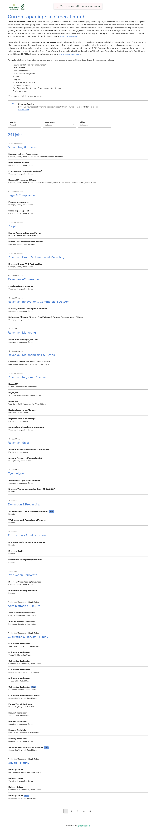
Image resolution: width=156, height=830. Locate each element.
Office (82, 122)
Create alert (23, 110)
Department (49, 122)
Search (12, 122)
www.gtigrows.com (68, 36)
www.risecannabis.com (69, 54)
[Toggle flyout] (73, 124)
